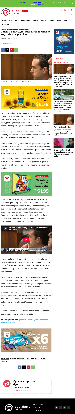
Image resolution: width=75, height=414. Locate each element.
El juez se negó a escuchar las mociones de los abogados (24, 131)
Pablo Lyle (5, 361)
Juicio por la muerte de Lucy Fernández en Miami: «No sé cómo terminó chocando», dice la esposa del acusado (63, 107)
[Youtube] (72, 10)
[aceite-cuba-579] (26, 109)
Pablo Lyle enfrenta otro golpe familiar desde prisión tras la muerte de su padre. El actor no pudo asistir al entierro (63, 82)
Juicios (42, 358)
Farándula (57, 73)
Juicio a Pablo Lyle (32, 358)
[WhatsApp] (16, 50)
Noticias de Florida (12, 29)
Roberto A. (10, 44)
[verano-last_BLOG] (26, 351)
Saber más (41, 5)
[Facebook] (62, 10)
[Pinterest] (12, 50)
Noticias (3, 29)
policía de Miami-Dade (41, 153)
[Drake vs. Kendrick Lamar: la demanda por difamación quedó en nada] (64, 143)
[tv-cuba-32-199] (26, 184)
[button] (71, 14)
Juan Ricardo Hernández (17, 358)
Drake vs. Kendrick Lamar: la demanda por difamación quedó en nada (64, 153)
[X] (68, 10)
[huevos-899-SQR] (64, 53)
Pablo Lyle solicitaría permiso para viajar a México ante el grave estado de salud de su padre (63, 131)
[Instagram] (65, 10)
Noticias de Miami (24, 29)
